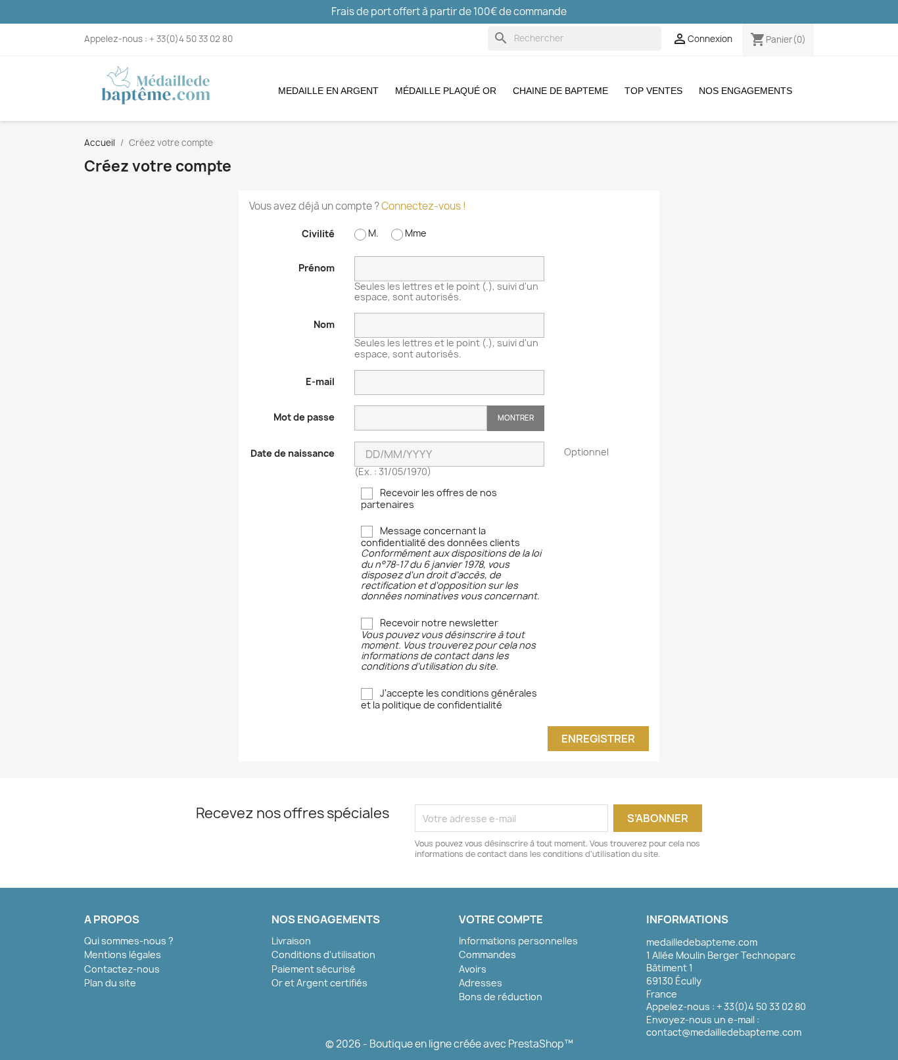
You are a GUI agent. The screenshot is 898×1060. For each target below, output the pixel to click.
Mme (415, 233)
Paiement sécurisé (314, 969)
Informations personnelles (518, 940)
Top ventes (653, 90)
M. (372, 233)
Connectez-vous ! (423, 206)
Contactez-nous (122, 969)
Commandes (487, 954)
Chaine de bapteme (560, 90)
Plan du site (110, 983)
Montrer (516, 418)
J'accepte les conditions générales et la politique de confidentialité (449, 699)
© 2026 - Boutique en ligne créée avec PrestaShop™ (449, 1044)
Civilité (318, 233)
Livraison (291, 940)
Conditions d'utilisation (323, 954)
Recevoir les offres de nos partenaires (429, 499)
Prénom (316, 267)
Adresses (480, 983)
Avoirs (472, 969)
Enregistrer (598, 738)
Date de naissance (292, 453)
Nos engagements (745, 90)
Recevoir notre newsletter (448, 645)
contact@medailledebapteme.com (723, 1032)
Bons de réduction (500, 996)
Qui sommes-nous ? (129, 940)
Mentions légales (122, 954)
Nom (324, 324)
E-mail (320, 381)
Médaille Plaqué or (445, 90)
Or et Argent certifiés (319, 983)
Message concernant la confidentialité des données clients (451, 564)
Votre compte (501, 919)
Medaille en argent (328, 90)
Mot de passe (304, 417)
